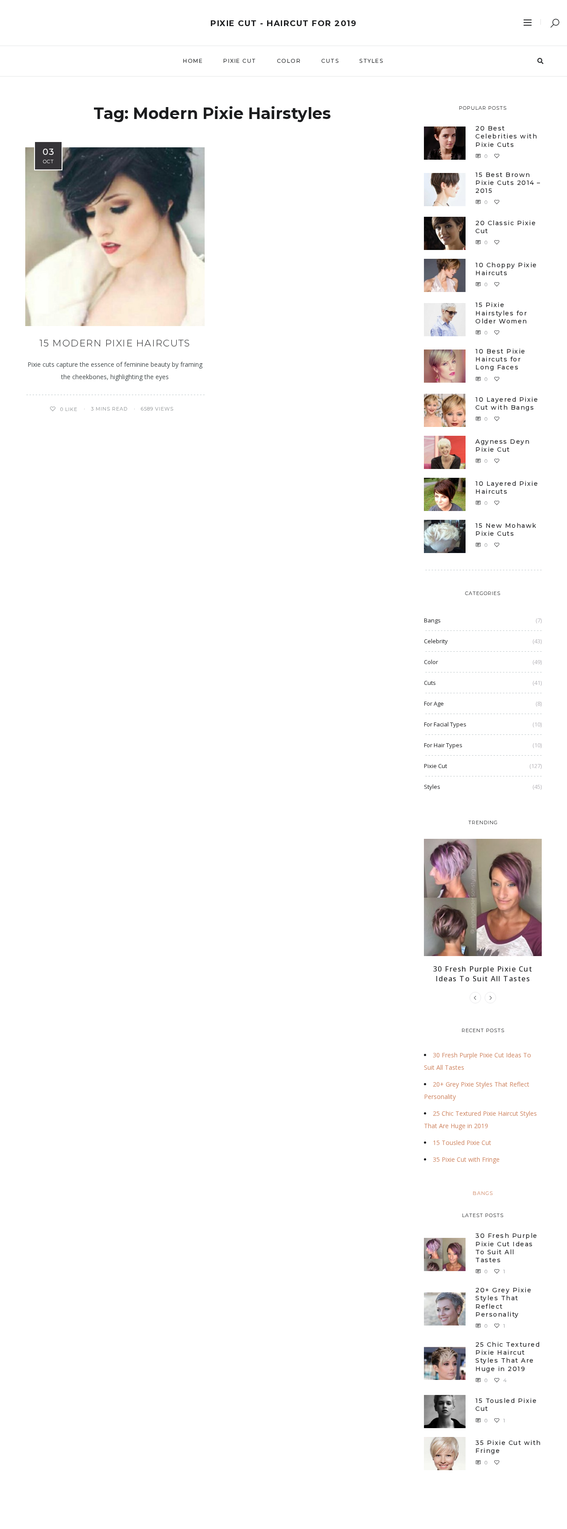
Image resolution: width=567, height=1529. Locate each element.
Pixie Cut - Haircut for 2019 (283, 23)
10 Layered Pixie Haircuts (506, 488)
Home (193, 61)
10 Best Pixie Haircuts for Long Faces (500, 359)
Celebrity (436, 641)
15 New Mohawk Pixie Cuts (506, 530)
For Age (434, 703)
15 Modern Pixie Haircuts (114, 343)
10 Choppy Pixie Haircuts (506, 269)
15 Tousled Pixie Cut (462, 1142)
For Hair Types (443, 745)
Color (289, 61)
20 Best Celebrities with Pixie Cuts (506, 136)
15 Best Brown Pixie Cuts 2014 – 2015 (508, 183)
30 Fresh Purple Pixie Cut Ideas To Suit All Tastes (483, 973)
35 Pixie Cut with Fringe (466, 1159)
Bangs (432, 620)
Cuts (330, 61)
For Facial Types (445, 724)
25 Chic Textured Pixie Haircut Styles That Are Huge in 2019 (507, 1357)
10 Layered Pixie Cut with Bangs (506, 403)
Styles (371, 61)
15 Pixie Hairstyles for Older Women (501, 313)
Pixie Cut (239, 61)
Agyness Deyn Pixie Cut (502, 445)
